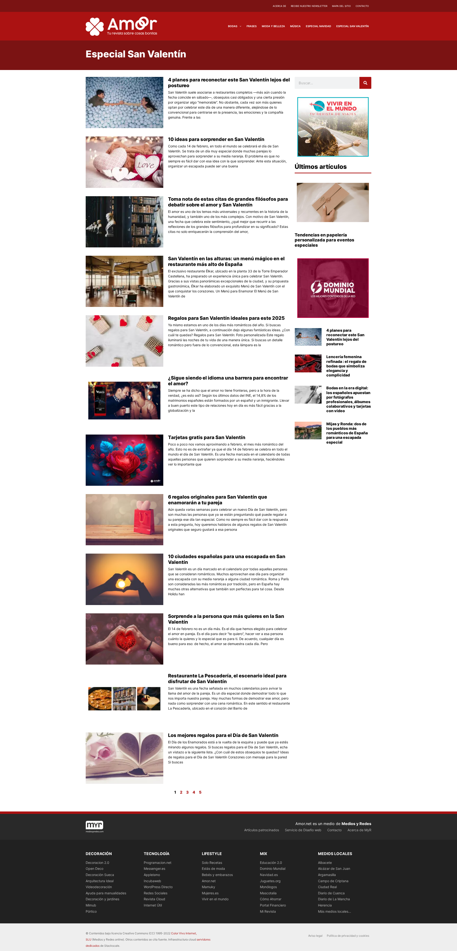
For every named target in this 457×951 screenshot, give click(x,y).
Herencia (325, 905)
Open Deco (94, 868)
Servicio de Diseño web (303, 830)
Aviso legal (315, 935)
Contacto (362, 6)
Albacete (325, 863)
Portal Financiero (273, 905)
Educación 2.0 (271, 863)
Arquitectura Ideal (100, 881)
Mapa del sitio (341, 6)
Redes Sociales (155, 893)
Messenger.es (154, 868)
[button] (239, 26)
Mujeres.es (210, 893)
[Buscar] (365, 83)
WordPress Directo (158, 887)
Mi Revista (268, 911)
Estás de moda (213, 868)
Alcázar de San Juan (334, 868)
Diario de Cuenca (331, 893)
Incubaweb (152, 881)
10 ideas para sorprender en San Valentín (216, 139)
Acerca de (279, 6)
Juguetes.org (270, 881)
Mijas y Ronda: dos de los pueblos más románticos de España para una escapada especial (347, 433)
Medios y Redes (356, 823)
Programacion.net (157, 863)
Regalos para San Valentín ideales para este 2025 (226, 318)
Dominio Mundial (272, 868)
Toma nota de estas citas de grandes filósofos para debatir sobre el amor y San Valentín (228, 202)
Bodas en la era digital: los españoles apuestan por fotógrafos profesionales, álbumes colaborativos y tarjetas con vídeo (348, 399)
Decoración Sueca (100, 875)
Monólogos (268, 887)
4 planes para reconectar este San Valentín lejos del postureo (345, 337)
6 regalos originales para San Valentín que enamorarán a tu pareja (217, 500)
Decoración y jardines (102, 899)
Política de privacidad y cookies (348, 935)
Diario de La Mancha (334, 899)
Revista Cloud (154, 899)
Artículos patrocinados (261, 830)
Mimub (91, 905)
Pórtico (91, 911)
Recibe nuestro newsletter (309, 6)
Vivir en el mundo (215, 899)
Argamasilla (327, 875)
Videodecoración (99, 887)
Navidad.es (269, 875)
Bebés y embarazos (217, 875)
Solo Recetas (212, 863)
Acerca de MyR (359, 830)
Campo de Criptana (333, 881)
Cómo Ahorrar (270, 899)
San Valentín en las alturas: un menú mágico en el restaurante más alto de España (226, 261)
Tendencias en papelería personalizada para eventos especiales (324, 240)
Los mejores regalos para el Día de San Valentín (223, 735)
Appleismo (152, 875)
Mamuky (208, 887)
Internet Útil (153, 905)
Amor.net (209, 881)
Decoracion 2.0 (97, 863)
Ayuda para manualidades (106, 893)
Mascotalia (268, 893)
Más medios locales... (334, 911)
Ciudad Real (327, 887)
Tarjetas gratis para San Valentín (206, 437)
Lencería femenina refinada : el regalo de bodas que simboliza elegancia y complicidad (346, 365)
